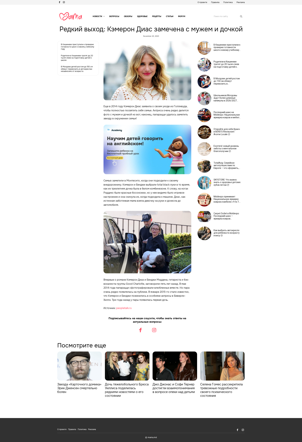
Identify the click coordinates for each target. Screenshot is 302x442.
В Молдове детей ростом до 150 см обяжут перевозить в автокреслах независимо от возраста (77, 69)
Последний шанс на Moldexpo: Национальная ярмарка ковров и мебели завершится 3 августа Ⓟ (227, 115)
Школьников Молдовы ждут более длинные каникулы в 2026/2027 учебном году (225, 98)
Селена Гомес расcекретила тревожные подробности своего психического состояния (221, 390)
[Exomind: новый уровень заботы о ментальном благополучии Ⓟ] (204, 149)
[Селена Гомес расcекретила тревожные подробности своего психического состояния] (222, 366)
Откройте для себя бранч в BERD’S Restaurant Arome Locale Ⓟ (227, 132)
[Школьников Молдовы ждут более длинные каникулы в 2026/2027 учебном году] (204, 98)
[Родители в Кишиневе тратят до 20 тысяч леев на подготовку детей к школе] (204, 65)
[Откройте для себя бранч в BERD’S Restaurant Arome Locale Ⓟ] (204, 132)
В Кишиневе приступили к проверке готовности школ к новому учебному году (77, 46)
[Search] (241, 16)
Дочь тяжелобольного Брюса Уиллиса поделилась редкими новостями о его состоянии (127, 390)
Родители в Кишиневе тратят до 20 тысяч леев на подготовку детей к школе (77, 57)
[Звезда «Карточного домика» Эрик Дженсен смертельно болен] (79, 366)
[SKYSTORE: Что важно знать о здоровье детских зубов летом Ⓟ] (204, 183)
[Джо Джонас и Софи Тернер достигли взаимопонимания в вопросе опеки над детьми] (175, 366)
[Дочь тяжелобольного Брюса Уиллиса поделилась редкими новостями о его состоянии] (127, 366)
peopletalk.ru (124, 308)
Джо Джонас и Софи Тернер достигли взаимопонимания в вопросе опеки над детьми (174, 388)
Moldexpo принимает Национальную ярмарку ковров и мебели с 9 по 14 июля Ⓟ (227, 199)
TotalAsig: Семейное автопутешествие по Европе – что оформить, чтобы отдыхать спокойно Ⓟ (227, 165)
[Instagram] (64, 2)
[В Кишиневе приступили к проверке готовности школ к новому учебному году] (204, 48)
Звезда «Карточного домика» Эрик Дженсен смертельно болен (79, 388)
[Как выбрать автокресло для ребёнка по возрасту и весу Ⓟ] (204, 233)
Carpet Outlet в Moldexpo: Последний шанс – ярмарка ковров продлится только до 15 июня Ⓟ (226, 216)
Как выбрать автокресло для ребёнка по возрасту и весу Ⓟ (227, 233)
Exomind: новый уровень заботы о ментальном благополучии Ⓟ (226, 149)
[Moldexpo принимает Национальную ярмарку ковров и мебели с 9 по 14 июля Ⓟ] (204, 199)
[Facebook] (59, 2)
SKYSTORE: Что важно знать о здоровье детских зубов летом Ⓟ (227, 182)
